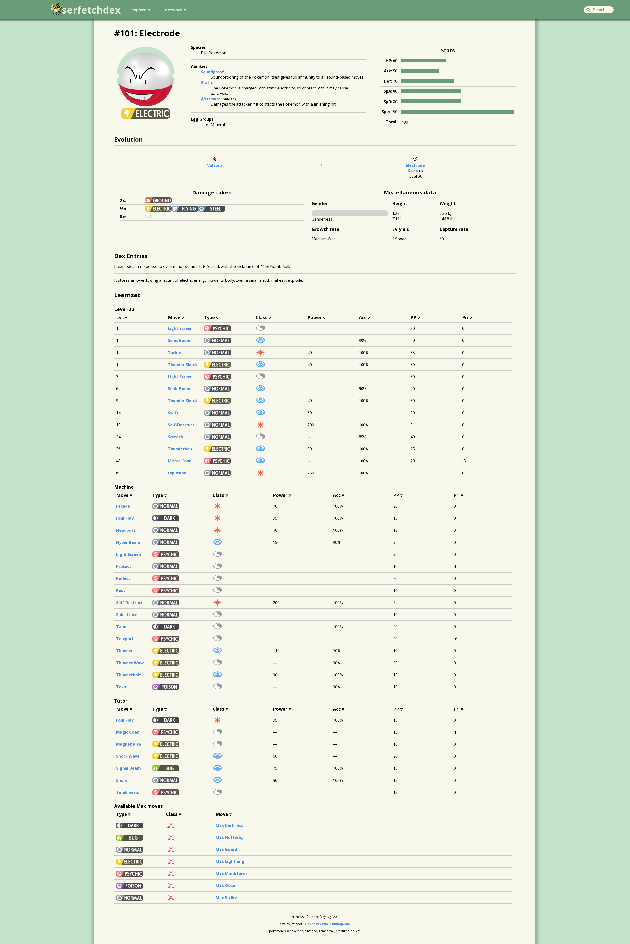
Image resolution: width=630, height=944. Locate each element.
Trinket (309, 924)
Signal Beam (128, 768)
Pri (465, 317)
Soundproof (212, 71)
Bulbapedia (341, 924)
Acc (362, 317)
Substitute (126, 614)
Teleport (125, 638)
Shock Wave (128, 756)
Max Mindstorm (231, 873)
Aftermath (210, 99)
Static (207, 82)
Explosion (177, 473)
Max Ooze (225, 885)
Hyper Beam (128, 542)
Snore (121, 780)
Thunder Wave (130, 662)
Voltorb (214, 165)
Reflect (123, 578)
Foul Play (125, 518)
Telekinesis (127, 792)
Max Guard (226, 849)
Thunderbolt (180, 449)
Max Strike (226, 897)
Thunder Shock (182, 364)
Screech (175, 437)
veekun (322, 924)
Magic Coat (127, 732)
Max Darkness (229, 825)
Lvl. (120, 317)
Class (262, 317)
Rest (120, 590)
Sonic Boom (179, 340)
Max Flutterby (229, 837)
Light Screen (180, 328)
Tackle (174, 352)
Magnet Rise (128, 744)
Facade (123, 506)
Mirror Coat (179, 461)
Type (209, 317)
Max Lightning (230, 861)
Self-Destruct (181, 425)
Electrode (415, 165)
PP (413, 317)
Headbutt (125, 530)
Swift (173, 412)
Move (174, 317)
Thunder (124, 650)
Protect (123, 566)
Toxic (121, 687)
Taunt (122, 626)
